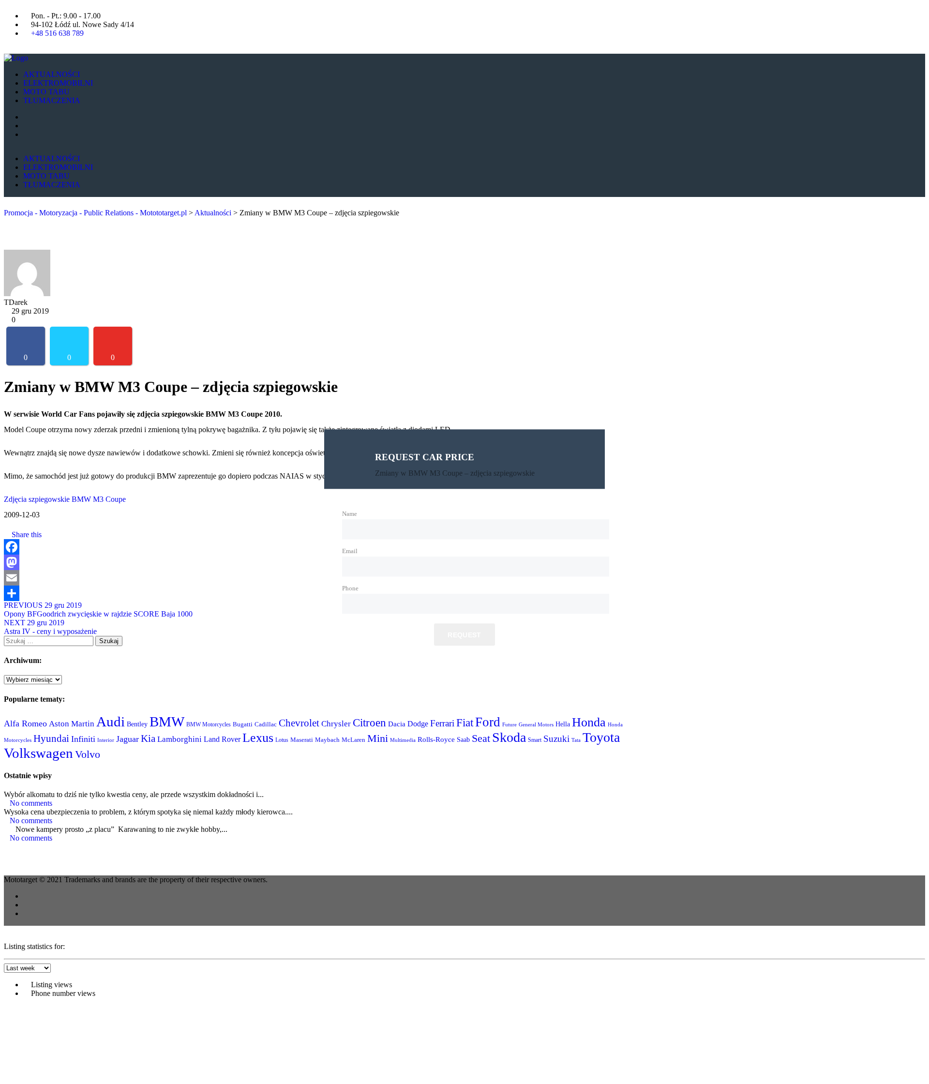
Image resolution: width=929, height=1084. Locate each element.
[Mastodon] (313, 562)
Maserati (301, 740)
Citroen (369, 722)
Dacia (396, 724)
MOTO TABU (46, 92)
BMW (167, 721)
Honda (589, 722)
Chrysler (336, 723)
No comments (31, 803)
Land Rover (222, 739)
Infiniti (83, 739)
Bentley (137, 724)
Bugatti (243, 724)
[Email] (313, 578)
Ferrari (442, 723)
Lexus (257, 738)
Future (509, 724)
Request (464, 635)
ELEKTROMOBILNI (58, 83)
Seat (481, 738)
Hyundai (51, 738)
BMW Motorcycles (208, 724)
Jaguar (127, 739)
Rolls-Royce (436, 739)
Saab (463, 739)
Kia (148, 738)
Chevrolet (299, 723)
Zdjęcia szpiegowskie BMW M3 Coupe (65, 499)
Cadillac (266, 724)
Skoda (509, 737)
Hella (562, 724)
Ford (487, 722)
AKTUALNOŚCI (51, 74)
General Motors (536, 724)
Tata (576, 740)
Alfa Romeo (25, 723)
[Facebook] (313, 547)
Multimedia (403, 740)
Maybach (327, 740)
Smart (534, 740)
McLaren (353, 739)
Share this (26, 534)
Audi (110, 721)
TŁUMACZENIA (51, 100)
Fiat (464, 723)
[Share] (313, 593)
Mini (377, 738)
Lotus (281, 740)
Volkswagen (38, 753)
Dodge (417, 723)
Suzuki (556, 739)
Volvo (87, 754)
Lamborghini (179, 739)
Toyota (601, 737)
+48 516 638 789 (57, 33)
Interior (105, 740)
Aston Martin (71, 723)
